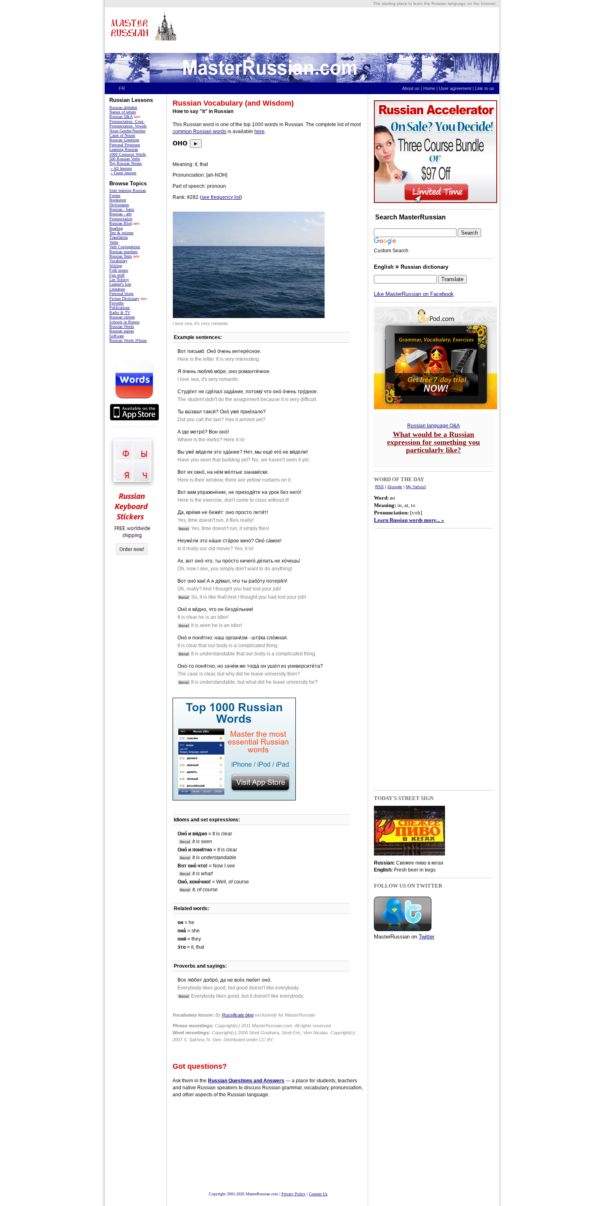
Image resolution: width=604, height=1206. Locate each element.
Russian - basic (121, 209)
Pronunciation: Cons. (127, 121)
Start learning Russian (127, 190)
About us (411, 88)
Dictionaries (119, 205)
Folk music (118, 270)
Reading (116, 228)
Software (116, 336)
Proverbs (116, 303)
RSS (379, 486)
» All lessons (121, 168)
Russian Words (121, 326)
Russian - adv (120, 214)
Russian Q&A (121, 116)
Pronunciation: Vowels (128, 126)
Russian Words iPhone (128, 340)
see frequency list (220, 197)
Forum (114, 195)
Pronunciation (120, 219)
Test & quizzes (121, 233)
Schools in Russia (124, 322)
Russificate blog (238, 1014)
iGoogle (394, 486)
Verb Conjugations (124, 246)
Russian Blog (120, 223)
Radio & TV (119, 312)
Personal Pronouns (124, 145)
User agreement (455, 88)
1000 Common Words (127, 154)
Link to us (486, 88)
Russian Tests (120, 256)
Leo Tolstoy (119, 279)
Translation (118, 237)
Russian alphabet (123, 107)
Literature (117, 289)
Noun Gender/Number (127, 131)
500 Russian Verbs (124, 159)
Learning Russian (123, 149)
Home (429, 88)
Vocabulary (118, 260)
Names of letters (122, 112)
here (259, 131)
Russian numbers (123, 251)
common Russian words (199, 131)
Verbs (113, 242)
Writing (115, 265)
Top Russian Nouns (125, 163)
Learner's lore (120, 284)
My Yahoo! (416, 486)
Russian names (121, 331)
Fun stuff (116, 275)
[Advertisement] (347, 30)
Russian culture (122, 317)
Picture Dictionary (124, 298)
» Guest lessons (123, 173)
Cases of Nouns (122, 135)
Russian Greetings (124, 140)
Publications (119, 307)
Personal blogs (121, 293)
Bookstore (117, 200)
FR (122, 88)
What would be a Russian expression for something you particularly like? (433, 442)
